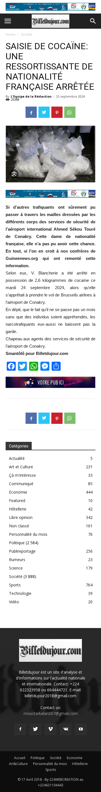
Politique (17, 542)
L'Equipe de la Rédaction (31, 96)
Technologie (20, 593)
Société (26, 34)
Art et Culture (21, 466)
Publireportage (22, 551)
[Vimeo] (50, 729)
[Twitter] (35, 729)
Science (16, 568)
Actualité (17, 458)
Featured (17, 500)
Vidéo (14, 601)
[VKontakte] (65, 729)
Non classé (19, 525)
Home (10, 34)
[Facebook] (20, 729)
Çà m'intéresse (22, 475)
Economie (18, 492)
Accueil (19, 757)
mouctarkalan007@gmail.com (51, 713)
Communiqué (21, 483)
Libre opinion (21, 517)
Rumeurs (17, 559)
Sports (15, 585)
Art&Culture (18, 763)
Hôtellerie (17, 509)
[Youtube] (80, 729)
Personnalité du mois (28, 534)
